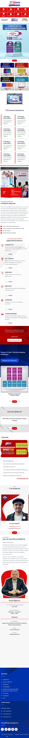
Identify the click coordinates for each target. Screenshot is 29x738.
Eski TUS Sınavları (3, 16)
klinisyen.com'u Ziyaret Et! (10, 360)
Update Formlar (11, 15)
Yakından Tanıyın (25, 15)
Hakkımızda (6, 679)
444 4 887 (14, 606)
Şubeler (18, 15)
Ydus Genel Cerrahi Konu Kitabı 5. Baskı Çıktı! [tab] (14, 463)
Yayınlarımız (25, 10)
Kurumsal (4, 10)
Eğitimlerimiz (10, 10)
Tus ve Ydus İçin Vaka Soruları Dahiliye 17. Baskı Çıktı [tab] (15, 469)
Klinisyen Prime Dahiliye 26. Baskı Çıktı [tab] (12, 475)
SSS (4, 698)
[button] (9, 61)
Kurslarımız (5, 693)
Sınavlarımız (6, 695)
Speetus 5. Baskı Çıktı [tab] (8, 461)
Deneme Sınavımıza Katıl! (15, 340)
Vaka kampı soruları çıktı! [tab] (9, 466)
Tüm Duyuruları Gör (22, 478)
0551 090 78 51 (7, 717)
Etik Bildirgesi (6, 686)
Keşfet (10, 254)
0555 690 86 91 (7, 714)
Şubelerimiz (6, 684)
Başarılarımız (18, 10)
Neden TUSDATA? (7, 682)
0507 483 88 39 (7, 711)
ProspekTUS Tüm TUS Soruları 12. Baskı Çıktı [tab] (13, 472)
